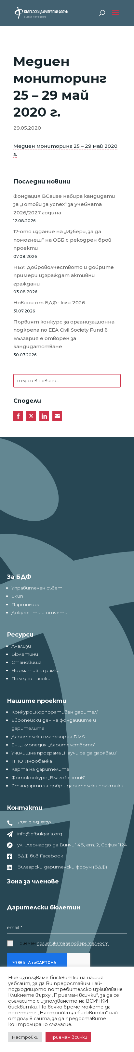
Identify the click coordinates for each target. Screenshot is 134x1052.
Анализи (21, 646)
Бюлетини (24, 654)
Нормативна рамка (35, 670)
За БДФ (19, 576)
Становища (26, 662)
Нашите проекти (36, 700)
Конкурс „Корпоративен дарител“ (55, 712)
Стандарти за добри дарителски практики (67, 786)
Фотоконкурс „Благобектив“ (48, 777)
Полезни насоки (30, 678)
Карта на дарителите (40, 769)
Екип (17, 596)
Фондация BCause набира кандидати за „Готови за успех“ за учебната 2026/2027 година (64, 204)
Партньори (26, 604)
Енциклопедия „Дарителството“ (53, 745)
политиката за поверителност (73, 943)
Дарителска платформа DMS (48, 737)
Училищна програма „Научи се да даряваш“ (64, 753)
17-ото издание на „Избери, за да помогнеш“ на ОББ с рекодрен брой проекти (62, 239)
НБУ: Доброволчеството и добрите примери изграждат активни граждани (63, 275)
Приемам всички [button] (68, 1037)
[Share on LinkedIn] (44, 416)
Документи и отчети (39, 612)
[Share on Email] (57, 416)
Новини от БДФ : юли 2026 (49, 302)
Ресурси (20, 634)
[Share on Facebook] (18, 416)
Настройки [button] (25, 1037)
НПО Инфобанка (31, 761)
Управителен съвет (36, 588)
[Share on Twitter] (31, 416)
